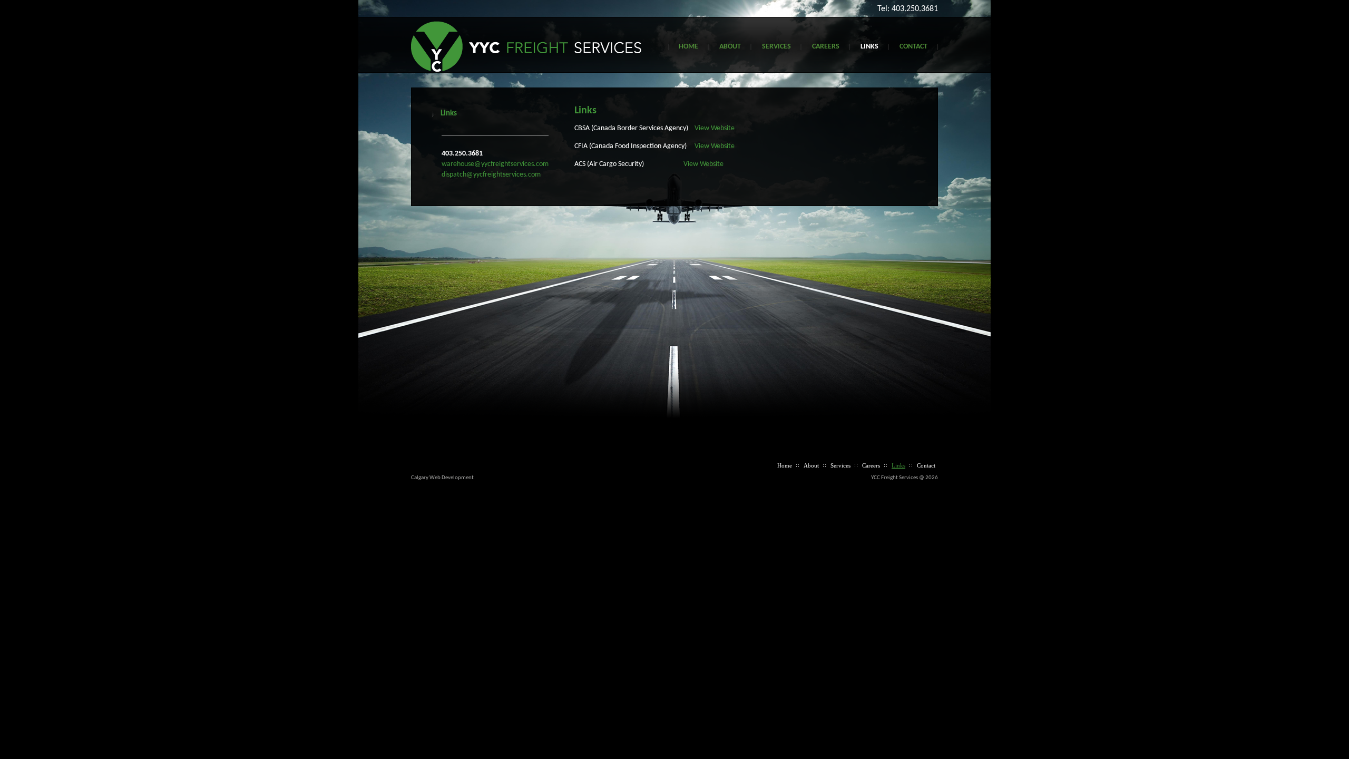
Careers (825, 47)
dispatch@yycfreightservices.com (491, 175)
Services (776, 47)
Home (688, 47)
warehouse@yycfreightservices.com (495, 164)
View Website (715, 128)
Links (869, 47)
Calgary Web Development (442, 478)
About (730, 47)
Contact (913, 47)
